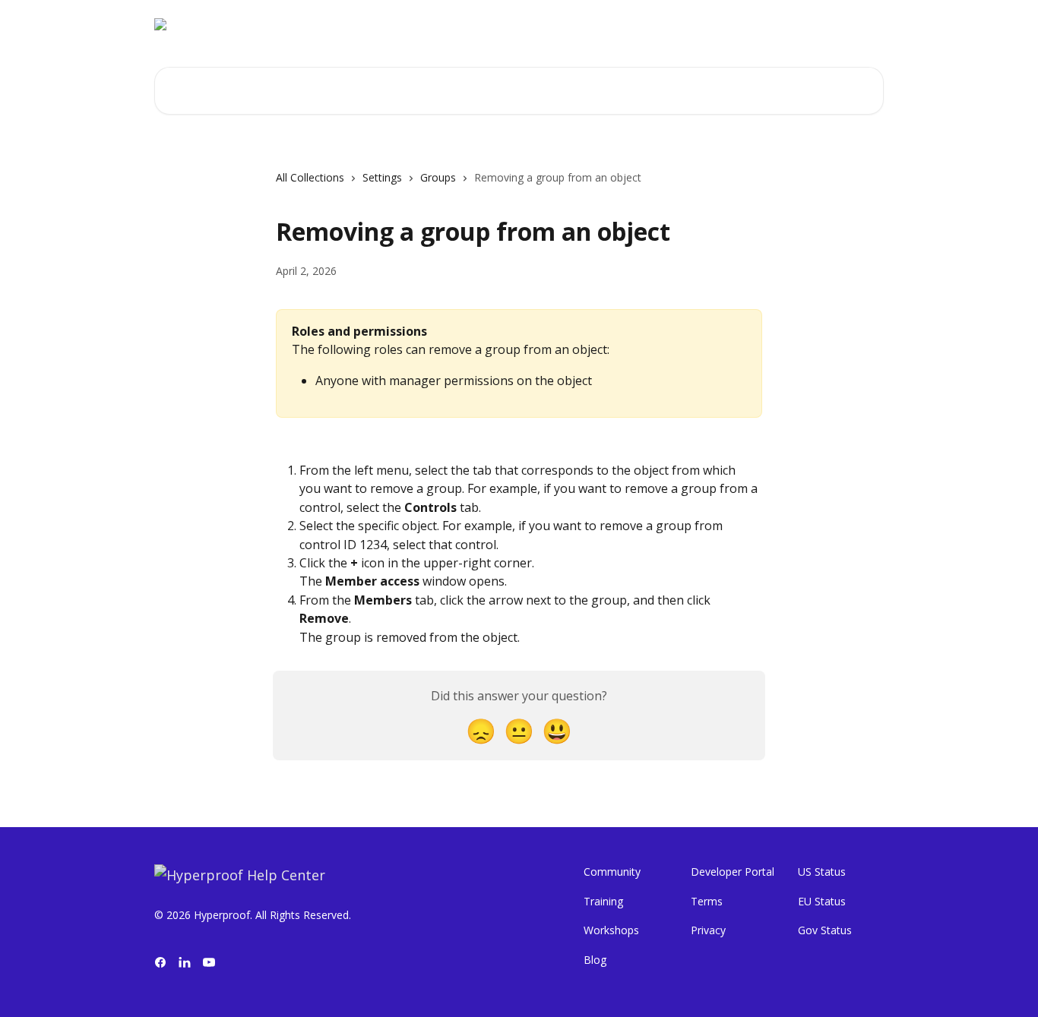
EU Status (822, 901)
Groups (438, 177)
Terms (707, 901)
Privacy (708, 930)
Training (603, 901)
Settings (382, 177)
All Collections (310, 177)
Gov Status (825, 930)
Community (612, 871)
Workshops (611, 930)
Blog (595, 959)
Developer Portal (732, 871)
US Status (822, 871)
